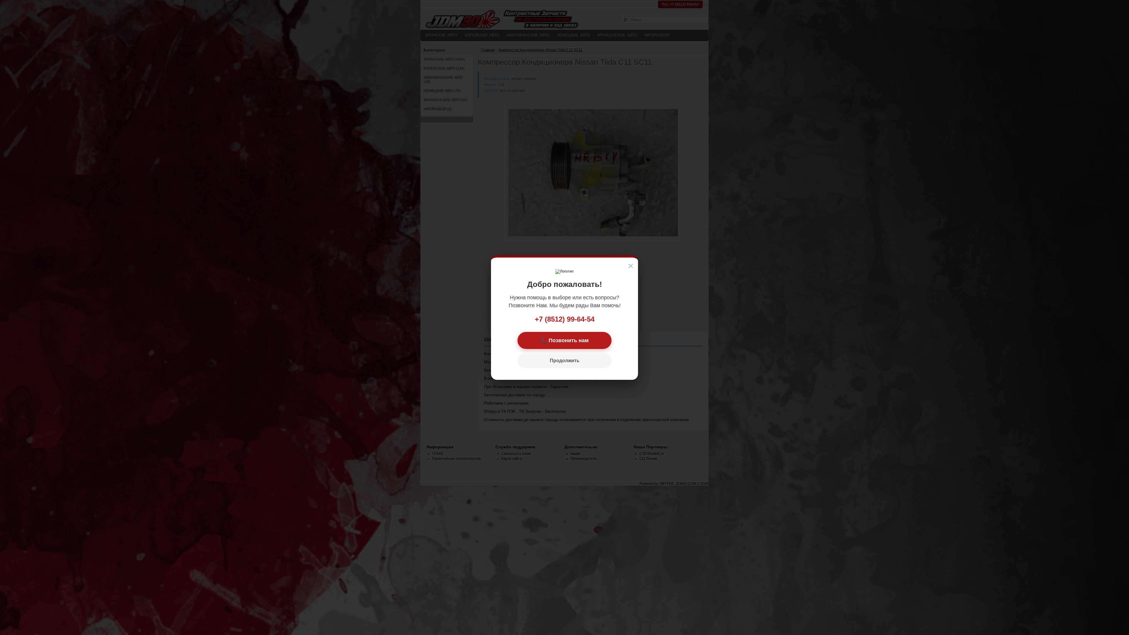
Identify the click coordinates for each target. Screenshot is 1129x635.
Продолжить (564, 360)
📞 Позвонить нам (565, 340)
